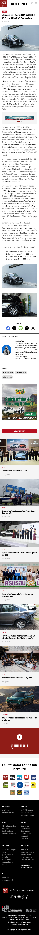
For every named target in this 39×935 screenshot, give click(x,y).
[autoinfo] (3, 3)
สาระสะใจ (5, 857)
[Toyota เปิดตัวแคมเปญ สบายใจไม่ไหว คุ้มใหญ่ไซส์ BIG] (19, 534)
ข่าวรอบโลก (5, 714)
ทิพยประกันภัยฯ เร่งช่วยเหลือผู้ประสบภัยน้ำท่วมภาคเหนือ (18, 512)
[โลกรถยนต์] (20, 785)
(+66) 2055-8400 (25, 922)
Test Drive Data (7, 831)
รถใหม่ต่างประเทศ (27, 810)
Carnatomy (25, 828)
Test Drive (5, 828)
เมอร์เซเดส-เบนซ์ (21, 373)
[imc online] (13, 785)
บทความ (4, 632)
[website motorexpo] (19, 777)
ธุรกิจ (4, 11)
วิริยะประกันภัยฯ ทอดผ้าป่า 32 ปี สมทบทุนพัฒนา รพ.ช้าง (17, 595)
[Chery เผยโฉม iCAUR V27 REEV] (19, 452)
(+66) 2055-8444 (13, 922)
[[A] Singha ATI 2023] (19, 118)
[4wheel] (6, 785)
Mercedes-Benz (8, 373)
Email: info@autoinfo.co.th (19, 924)
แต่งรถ (4, 852)
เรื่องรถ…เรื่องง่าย (27, 833)
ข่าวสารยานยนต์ (7, 880)
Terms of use (26, 854)
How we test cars (27, 859)
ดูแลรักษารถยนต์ (7, 854)
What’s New (6, 810)
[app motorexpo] (12, 777)
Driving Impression (9, 826)
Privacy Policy (26, 857)
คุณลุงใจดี (24, 836)
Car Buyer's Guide (27, 815)
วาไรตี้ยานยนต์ (6, 859)
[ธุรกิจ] (19, 741)
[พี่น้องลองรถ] (26, 785)
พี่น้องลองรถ (25, 831)
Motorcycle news (8, 812)
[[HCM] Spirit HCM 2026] (19, 402)
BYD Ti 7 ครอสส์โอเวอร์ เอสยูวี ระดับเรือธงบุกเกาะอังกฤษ (19, 719)
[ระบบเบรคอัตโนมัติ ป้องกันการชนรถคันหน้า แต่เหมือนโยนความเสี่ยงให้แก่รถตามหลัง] (19, 617)
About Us (24, 849)
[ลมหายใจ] (26, 792)
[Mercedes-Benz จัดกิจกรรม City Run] (19, 659)
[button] (18, 121)
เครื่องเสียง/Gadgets (9, 849)
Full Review (25, 838)
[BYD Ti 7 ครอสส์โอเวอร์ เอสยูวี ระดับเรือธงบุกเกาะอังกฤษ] (19, 699)
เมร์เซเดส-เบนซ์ (7, 377)
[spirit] (12, 792)
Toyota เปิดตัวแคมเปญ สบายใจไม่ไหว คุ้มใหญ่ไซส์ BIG (19, 553)
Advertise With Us (27, 852)
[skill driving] (19, 792)
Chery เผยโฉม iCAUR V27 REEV (14, 470)
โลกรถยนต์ (25, 826)
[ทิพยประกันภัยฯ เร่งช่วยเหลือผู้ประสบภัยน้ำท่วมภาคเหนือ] (19, 492)
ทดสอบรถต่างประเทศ (9, 833)
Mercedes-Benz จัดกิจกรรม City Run (17, 677)
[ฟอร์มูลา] (26, 777)
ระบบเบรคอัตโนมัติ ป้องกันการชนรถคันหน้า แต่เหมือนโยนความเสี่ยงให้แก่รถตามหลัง (18, 637)
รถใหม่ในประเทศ (26, 812)
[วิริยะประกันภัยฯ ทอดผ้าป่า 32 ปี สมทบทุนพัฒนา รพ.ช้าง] (19, 575)
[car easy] (33, 785)
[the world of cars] (33, 777)
